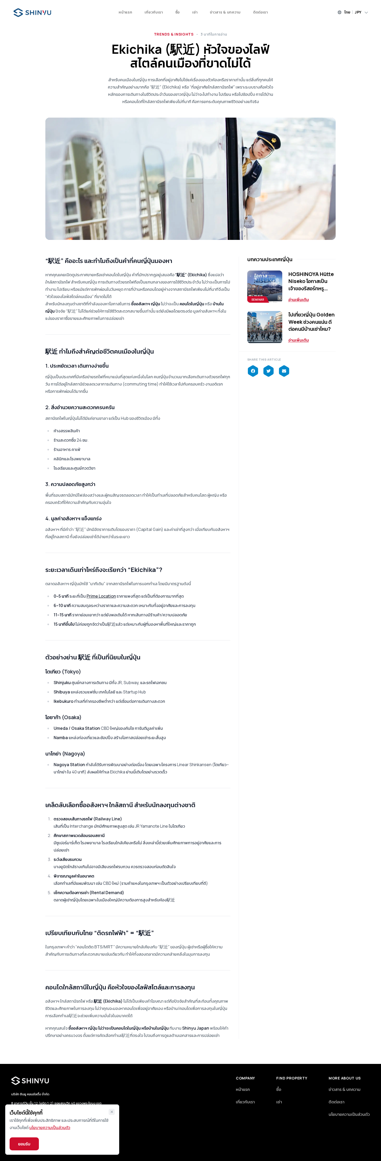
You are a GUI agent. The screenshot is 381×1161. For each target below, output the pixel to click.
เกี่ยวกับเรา (154, 12)
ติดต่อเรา (260, 12)
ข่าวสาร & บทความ (225, 12)
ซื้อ (177, 12)
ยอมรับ (24, 1144)
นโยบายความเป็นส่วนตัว (349, 1114)
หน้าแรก (125, 12)
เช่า (194, 12)
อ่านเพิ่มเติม (298, 299)
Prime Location (101, 596)
